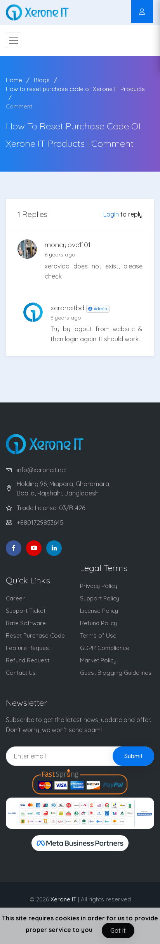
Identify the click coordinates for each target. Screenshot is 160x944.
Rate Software (26, 623)
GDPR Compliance (104, 648)
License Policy (99, 610)
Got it (118, 930)
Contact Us (21, 672)
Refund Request (27, 660)
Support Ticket (25, 610)
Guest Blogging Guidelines (115, 672)
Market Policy (98, 660)
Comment (19, 106)
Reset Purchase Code (35, 635)
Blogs (42, 80)
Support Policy (99, 598)
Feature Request (28, 648)
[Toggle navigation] (13, 40)
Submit (133, 756)
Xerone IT (63, 899)
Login (111, 214)
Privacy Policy (98, 586)
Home (14, 80)
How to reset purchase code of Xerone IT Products (75, 89)
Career (15, 598)
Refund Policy (98, 623)
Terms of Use (98, 635)
